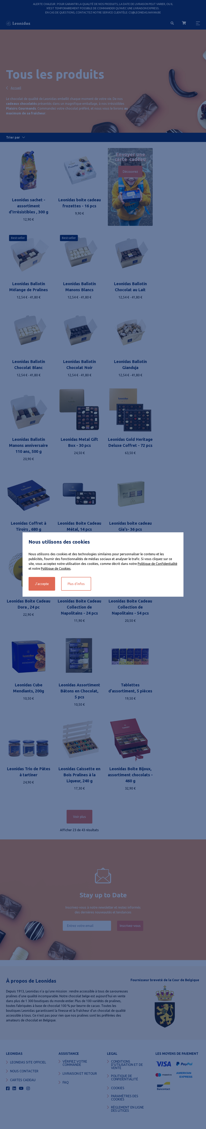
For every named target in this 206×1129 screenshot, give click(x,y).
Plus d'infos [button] (76, 584)
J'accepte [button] (42, 584)
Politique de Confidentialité (157, 564)
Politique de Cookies (56, 568)
